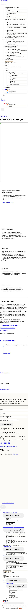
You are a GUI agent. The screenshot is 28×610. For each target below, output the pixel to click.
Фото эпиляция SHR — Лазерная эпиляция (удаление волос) (17, 34)
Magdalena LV (7, 353)
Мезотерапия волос (11, 17)
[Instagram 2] (3, 451)
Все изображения (5, 389)
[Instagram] (1, 451)
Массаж (7, 63)
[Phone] (2, 96)
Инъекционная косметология (10, 512)
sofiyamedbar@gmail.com (8, 446)
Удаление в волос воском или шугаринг (16, 36)
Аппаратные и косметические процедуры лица (16, 28)
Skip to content (4, 0)
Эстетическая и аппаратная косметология (13, 527)
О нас (4, 580)
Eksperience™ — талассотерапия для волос (15, 57)
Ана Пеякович (4, 330)
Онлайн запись (8, 503)
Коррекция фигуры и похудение (12, 37)
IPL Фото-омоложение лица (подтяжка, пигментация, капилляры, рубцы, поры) (16, 23)
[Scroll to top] (3, 460)
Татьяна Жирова (13, 75)
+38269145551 (5, 443)
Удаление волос (7, 546)
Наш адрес (7, 87)
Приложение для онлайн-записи (13, 66)
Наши (7, 340)
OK (21, 608)
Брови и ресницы (9, 61)
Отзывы (9, 85)
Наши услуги (3, 116)
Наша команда (9, 583)
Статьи (6, 68)
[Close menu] (0, 510)
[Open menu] (2, 109)
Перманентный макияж (10, 62)
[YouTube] (8, 451)
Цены (6, 65)
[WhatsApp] (4, 96)
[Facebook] (6, 451)
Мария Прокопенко (14, 84)
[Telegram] (5, 451)
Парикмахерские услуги (9, 555)
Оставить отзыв (4, 372)
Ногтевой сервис (9, 59)
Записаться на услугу (8, 202)
